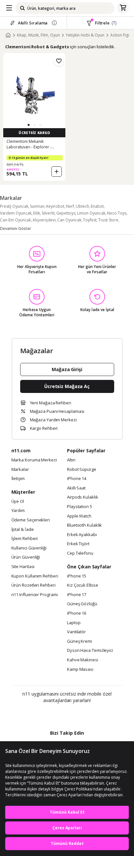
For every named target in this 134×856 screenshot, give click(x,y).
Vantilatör (76, 632)
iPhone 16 (76, 613)
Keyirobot (55, 206)
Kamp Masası (80, 669)
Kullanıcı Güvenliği (29, 548)
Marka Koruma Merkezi (34, 460)
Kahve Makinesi (82, 660)
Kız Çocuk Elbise (82, 585)
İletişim (18, 478)
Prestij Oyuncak (14, 206)
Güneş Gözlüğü (82, 604)
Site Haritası (23, 566)
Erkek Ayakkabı (82, 534)
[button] (28, 125)
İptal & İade (22, 529)
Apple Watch (79, 516)
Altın (71, 460)
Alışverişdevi (44, 220)
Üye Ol (17, 501)
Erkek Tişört (78, 544)
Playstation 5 (79, 506)
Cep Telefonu (80, 553)
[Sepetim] (123, 8)
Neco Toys (117, 213)
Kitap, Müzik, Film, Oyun (38, 35)
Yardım (18, 510)
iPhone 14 (76, 478)
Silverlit (48, 213)
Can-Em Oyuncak (15, 220)
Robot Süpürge (81, 469)
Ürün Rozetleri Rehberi (33, 585)
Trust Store (108, 220)
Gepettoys (65, 213)
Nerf (70, 206)
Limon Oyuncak (91, 213)
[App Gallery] (84, 714)
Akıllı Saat (76, 488)
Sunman (37, 206)
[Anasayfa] (8, 35)
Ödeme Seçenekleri (30, 520)
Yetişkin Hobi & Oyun (85, 35)
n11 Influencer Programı (34, 594)
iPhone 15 (76, 576)
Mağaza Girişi (67, 369)
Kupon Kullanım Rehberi (34, 576)
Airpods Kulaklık (82, 497)
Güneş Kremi (79, 641)
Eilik (36, 213)
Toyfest (90, 220)
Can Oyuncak (69, 220)
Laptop (73, 622)
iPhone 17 (76, 594)
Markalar (20, 469)
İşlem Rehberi (24, 538)
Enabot (97, 206)
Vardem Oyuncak (16, 213)
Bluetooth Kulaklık (84, 525)
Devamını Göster (15, 228)
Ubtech (82, 206)
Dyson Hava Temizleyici (90, 650)
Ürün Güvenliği (25, 557)
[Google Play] (47, 714)
